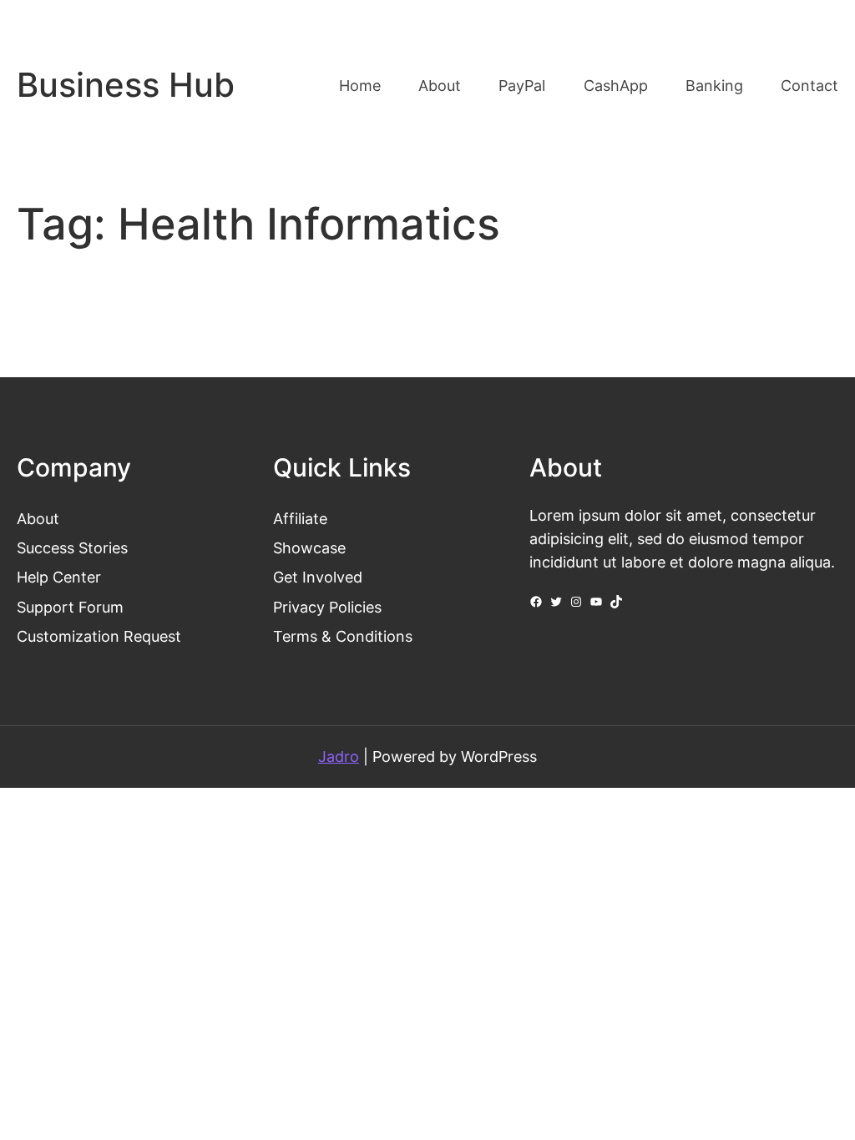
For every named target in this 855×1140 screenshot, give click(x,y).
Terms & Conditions (342, 636)
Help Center (59, 577)
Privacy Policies (327, 607)
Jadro (338, 756)
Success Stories (72, 548)
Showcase (309, 548)
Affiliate (300, 518)
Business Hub (126, 85)
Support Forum (70, 607)
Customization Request (99, 636)
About (38, 518)
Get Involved (317, 577)
